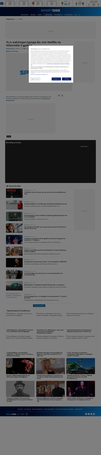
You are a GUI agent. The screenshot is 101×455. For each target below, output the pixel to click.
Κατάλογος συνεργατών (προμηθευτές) (39, 74)
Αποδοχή (67, 78)
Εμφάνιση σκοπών (35, 78)
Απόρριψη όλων (56, 78)
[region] (51, 64)
